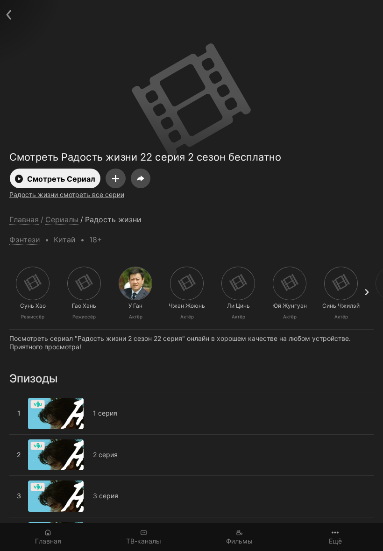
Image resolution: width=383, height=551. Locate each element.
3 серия (22, 479)
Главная (48, 541)
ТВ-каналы (143, 541)
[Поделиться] (140, 178)
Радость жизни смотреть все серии (66, 194)
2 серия (21, 438)
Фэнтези (24, 239)
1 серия (21, 397)
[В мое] (116, 178)
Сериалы (61, 219)
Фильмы (239, 541)
